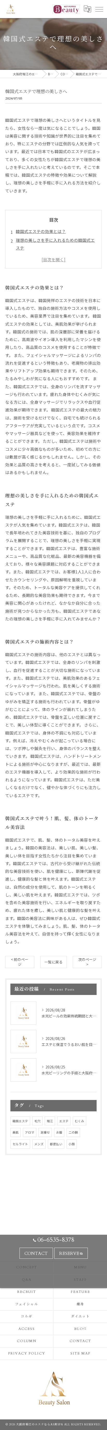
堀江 (50, 1121)
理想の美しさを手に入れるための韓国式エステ (55, 244)
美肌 (15, 1132)
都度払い (56, 1144)
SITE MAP (80, 1353)
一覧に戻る (53, 961)
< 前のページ (19, 962)
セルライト (20, 1144)
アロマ (29, 1132)
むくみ (79, 1121)
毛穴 (37, 1121)
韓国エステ (20, 1121)
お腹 (59, 1132)
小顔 (72, 1144)
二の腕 (73, 1132)
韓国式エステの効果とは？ (41, 231)
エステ (64, 1121)
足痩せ (45, 1132)
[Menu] (99, 9)
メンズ (39, 1144)
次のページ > (87, 962)
